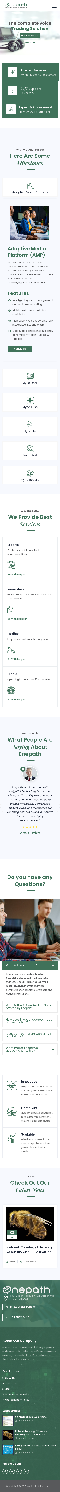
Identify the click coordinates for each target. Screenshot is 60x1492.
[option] (30, 806)
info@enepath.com (22, 1307)
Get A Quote (30, 42)
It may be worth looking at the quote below (35, 1447)
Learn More (20, 349)
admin (21, 1264)
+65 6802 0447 (19, 1317)
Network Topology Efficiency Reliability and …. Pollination (31, 1433)
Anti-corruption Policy (17, 1399)
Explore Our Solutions (30, 35)
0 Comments (38, 1264)
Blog (7, 1389)
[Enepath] (16, 5)
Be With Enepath (17, 574)
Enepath (29, 1486)
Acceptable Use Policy (17, 1394)
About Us (10, 1378)
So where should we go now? (31, 1416)
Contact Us (11, 1383)
